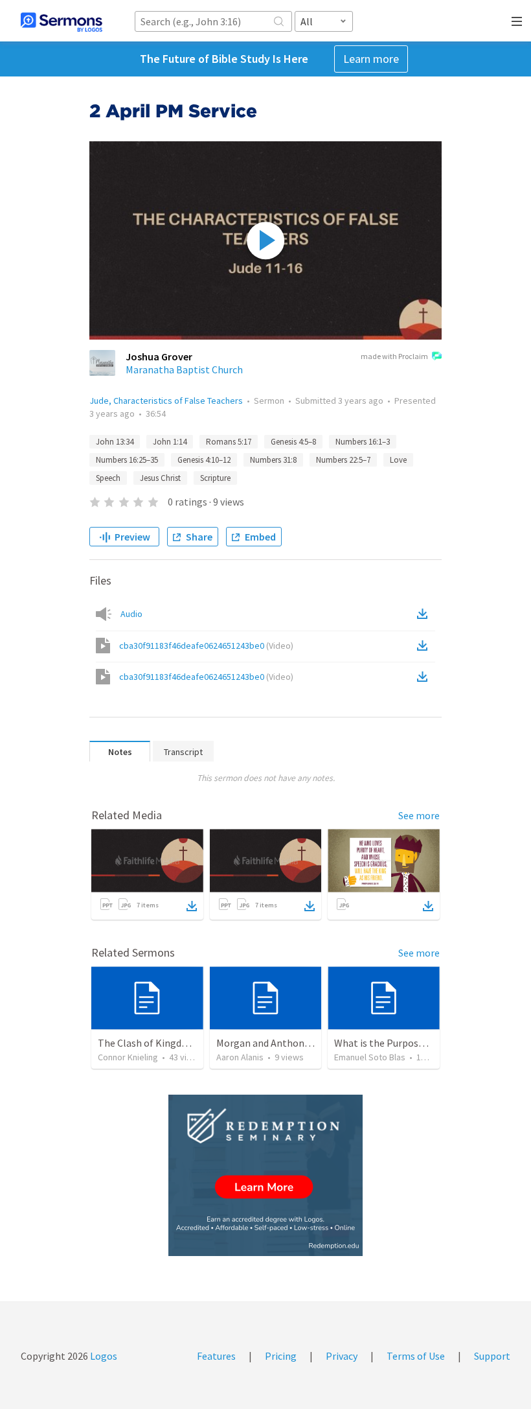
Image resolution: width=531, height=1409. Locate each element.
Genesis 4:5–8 (293, 441)
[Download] (191, 906)
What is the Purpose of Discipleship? (414, 1042)
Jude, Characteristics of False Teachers (166, 400)
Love (398, 459)
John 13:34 (114, 441)
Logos (102, 1355)
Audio (131, 614)
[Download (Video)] (424, 645)
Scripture (215, 477)
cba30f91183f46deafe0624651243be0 (206, 645)
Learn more (371, 58)
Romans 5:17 (228, 441)
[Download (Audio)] (424, 613)
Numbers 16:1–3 (362, 441)
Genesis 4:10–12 (204, 459)
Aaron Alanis (240, 1057)
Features (216, 1355)
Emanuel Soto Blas (369, 1057)
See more (419, 815)
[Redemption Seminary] (265, 1175)
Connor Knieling (128, 1057)
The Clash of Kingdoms (149, 1042)
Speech (108, 477)
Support (492, 1355)
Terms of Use (416, 1355)
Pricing (281, 1355)
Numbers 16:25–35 (127, 459)
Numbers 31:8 (273, 459)
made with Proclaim (394, 356)
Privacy (341, 1355)
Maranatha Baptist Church (184, 369)
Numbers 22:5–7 (343, 459)
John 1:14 (169, 441)
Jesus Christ (160, 477)
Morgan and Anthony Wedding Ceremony (306, 1042)
